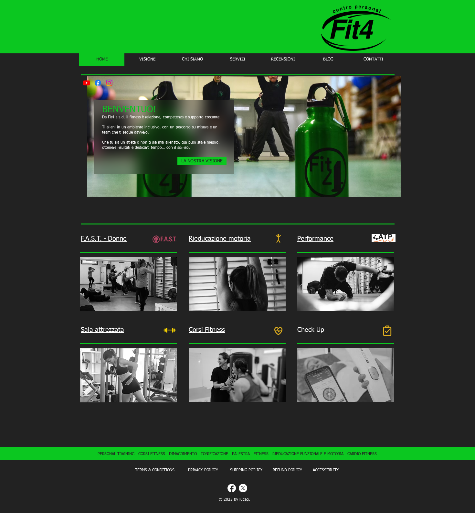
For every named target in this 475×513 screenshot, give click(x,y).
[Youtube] (86, 83)
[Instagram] (109, 83)
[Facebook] (98, 83)
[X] (243, 488)
